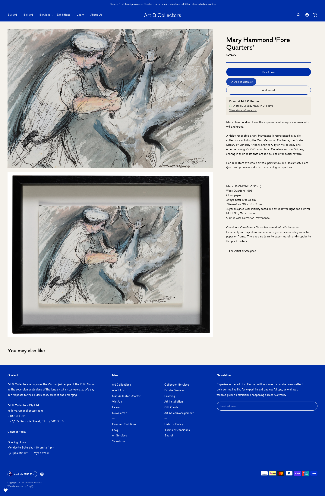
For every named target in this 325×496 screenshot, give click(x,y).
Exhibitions (63, 15)
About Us (96, 15)
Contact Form (17, 432)
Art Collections (121, 384)
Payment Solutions (124, 424)
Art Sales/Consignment (179, 413)
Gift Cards (171, 407)
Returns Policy (173, 424)
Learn (80, 15)
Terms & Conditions (177, 430)
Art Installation (173, 401)
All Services (119, 435)
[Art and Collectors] (162, 15)
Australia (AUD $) (23, 474)
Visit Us (117, 401)
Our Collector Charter (126, 396)
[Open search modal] (299, 15)
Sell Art (28, 15)
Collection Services (176, 384)
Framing (169, 396)
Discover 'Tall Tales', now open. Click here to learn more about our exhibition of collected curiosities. (162, 4)
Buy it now (268, 72)
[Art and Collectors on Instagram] (42, 474)
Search (169, 435)
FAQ (115, 430)
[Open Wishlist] (5, 490)
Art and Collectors (33, 483)
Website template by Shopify (20, 486)
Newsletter (119, 413)
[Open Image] (110, 98)
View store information (243, 110)
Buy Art (12, 15)
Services (44, 15)
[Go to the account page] (307, 15)
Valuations (118, 441)
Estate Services (174, 390)
